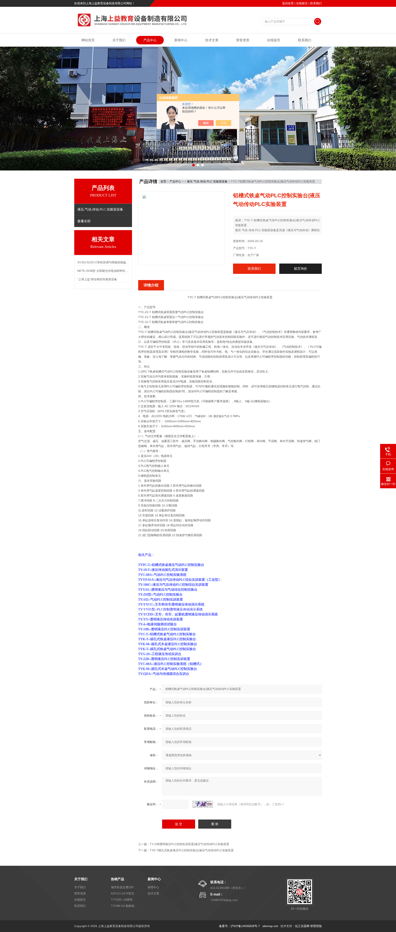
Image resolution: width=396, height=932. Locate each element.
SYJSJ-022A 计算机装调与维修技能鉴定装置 (103, 262)
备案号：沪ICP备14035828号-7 (239, 926)
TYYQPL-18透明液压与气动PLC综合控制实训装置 (124, 899)
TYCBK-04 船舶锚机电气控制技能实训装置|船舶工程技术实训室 (124, 905)
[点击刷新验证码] (202, 804)
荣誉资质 (242, 40)
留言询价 (300, 268)
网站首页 (88, 40)
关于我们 (119, 40)
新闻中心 (180, 40)
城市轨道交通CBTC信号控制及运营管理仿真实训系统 (124, 887)
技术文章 (211, 40)
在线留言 (302, 3)
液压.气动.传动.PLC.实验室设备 (207, 181)
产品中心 (150, 40)
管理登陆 (316, 926)
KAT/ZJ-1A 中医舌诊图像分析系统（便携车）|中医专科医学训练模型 (124, 893)
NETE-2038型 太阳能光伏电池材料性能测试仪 (103, 270)
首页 (163, 181)
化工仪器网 (302, 926)
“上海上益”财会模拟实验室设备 (97, 279)
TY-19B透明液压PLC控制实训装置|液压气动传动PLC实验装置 (189, 844)
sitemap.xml (270, 926)
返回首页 (288, 3)
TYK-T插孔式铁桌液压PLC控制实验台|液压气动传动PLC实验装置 (192, 850)
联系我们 (316, 3)
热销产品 (117, 879)
